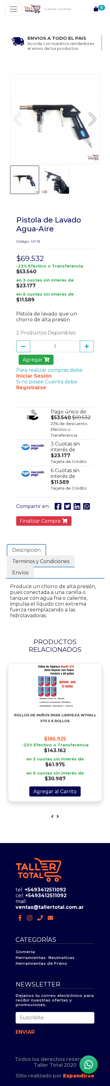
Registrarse (31, 387)
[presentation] (52, 816)
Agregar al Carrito (55, 791)
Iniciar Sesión (34, 376)
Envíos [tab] (20, 573)
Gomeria (25, 952)
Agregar (33, 360)
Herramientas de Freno (41, 963)
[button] (92, 119)
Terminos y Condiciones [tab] (40, 561)
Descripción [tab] (26, 550)
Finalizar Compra (41, 521)
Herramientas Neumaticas (45, 957)
